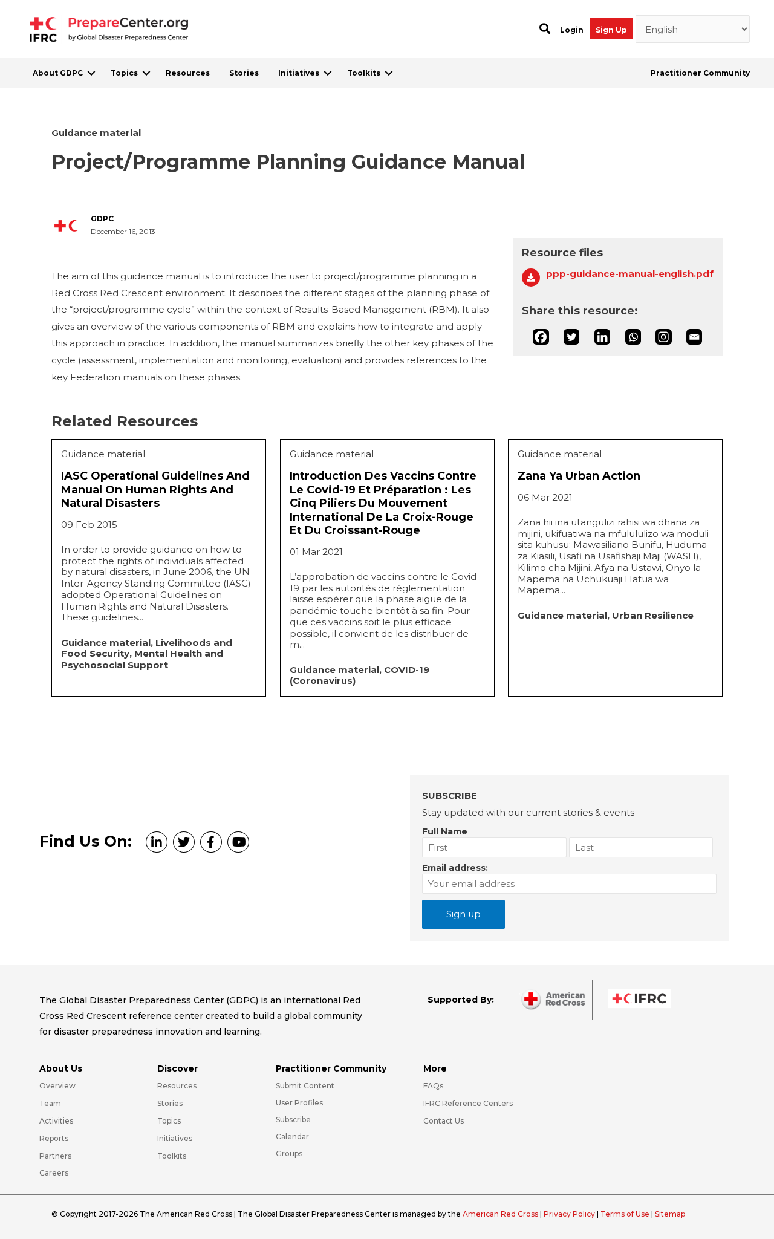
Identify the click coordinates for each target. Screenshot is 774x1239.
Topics (124, 72)
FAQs (433, 1085)
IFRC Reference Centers (468, 1103)
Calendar (292, 1136)
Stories (244, 72)
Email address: (455, 867)
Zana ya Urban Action (579, 476)
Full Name (444, 831)
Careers (53, 1172)
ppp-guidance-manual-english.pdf (630, 273)
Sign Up (611, 29)
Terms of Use (624, 1213)
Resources (188, 72)
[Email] (694, 337)
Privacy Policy (570, 1213)
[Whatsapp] (633, 337)
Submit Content (305, 1085)
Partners (55, 1155)
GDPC (102, 219)
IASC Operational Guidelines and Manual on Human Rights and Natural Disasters (155, 489)
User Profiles (299, 1102)
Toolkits (363, 72)
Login (572, 29)
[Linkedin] (602, 337)
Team (50, 1103)
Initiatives (298, 72)
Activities (56, 1120)
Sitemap (670, 1213)
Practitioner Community (700, 72)
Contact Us (443, 1120)
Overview (57, 1085)
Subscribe (293, 1119)
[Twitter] (571, 337)
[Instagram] (663, 337)
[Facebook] (540, 337)
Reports (53, 1138)
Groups (289, 1153)
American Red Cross (501, 1213)
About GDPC (58, 72)
